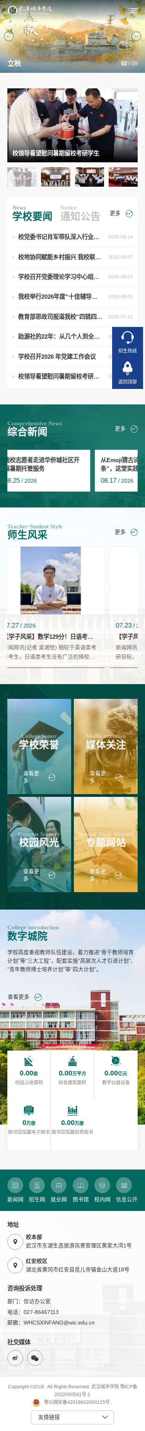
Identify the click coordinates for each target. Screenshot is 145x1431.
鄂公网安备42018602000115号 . (78, 1402)
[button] (9, 36)
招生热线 (127, 351)
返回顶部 (127, 382)
